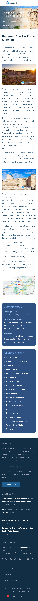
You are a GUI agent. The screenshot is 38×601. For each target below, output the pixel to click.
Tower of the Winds (14, 425)
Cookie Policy (7, 574)
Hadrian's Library (13, 381)
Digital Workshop (25, 591)
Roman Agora (12, 413)
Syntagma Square (13, 417)
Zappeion (10, 429)
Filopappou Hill (12, 369)
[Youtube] (20, 559)
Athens (13, 22)
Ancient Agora (12, 357)
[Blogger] (32, 559)
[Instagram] (11, 559)
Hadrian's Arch (12, 377)
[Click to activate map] (19, 285)
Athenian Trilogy (13, 365)
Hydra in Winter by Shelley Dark (15, 520)
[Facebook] (2, 559)
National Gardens (13, 401)
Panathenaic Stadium (15, 405)
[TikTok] (15, 559)
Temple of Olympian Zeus (17, 421)
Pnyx (8, 409)
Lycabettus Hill (12, 393)
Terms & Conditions (10, 580)
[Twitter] (6, 559)
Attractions (24, 22)
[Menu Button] (3, 3)
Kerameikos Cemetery (15, 389)
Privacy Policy (7, 568)
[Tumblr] (24, 559)
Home (4, 22)
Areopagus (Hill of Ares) (16, 361)
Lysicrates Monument (15, 397)
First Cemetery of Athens (17, 373)
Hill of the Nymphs (14, 385)
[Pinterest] (28, 559)
